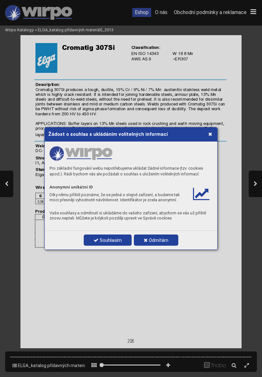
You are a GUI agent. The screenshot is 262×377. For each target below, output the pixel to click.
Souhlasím (110, 240)
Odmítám (158, 240)
